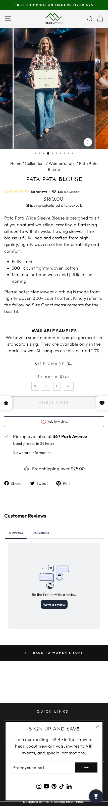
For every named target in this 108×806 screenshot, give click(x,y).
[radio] (35, 386)
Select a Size (54, 376)
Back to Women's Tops (57, 652)
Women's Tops (62, 163)
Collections (35, 163)
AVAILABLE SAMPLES (54, 331)
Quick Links (53, 711)
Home (16, 163)
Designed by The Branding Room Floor (54, 801)
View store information (32, 452)
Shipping (33, 205)
